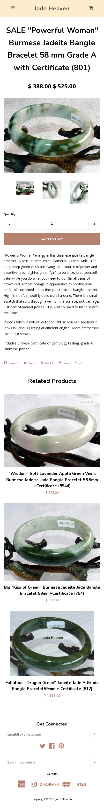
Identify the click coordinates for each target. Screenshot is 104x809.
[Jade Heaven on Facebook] (52, 747)
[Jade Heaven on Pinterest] (61, 747)
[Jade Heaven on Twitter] (42, 747)
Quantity (9, 214)
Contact (52, 774)
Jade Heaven (52, 8)
